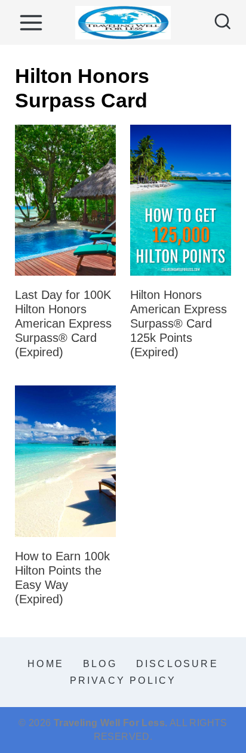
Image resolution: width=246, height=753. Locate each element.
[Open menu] (30, 22)
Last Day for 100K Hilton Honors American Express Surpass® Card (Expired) (63, 323)
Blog (100, 664)
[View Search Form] (222, 22)
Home (45, 664)
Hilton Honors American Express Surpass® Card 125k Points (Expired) (178, 323)
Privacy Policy (123, 680)
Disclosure (177, 664)
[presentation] (65, 200)
